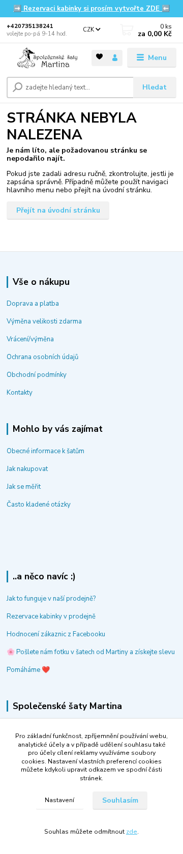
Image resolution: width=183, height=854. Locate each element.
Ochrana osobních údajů (42, 357)
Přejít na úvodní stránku (58, 210)
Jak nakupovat (27, 469)
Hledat (154, 87)
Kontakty (20, 392)
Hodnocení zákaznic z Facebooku (56, 634)
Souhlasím (120, 800)
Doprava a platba (33, 303)
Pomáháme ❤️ (28, 669)
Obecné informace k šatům (45, 451)
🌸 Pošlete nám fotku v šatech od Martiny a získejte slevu (91, 652)
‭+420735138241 (30, 26)
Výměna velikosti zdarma (44, 321)
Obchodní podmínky (37, 374)
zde (131, 832)
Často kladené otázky (39, 504)
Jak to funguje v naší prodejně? (51, 598)
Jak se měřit (24, 486)
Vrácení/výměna (30, 339)
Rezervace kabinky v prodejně (51, 616)
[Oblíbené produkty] (99, 57)
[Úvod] (42, 58)
